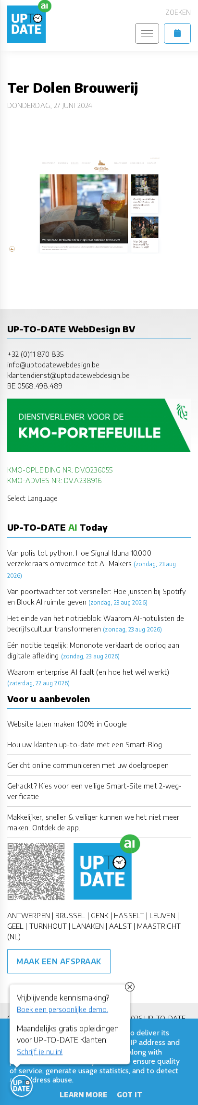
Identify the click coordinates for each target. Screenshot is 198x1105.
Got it (129, 1095)
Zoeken (178, 12)
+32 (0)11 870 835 (35, 354)
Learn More (83, 1095)
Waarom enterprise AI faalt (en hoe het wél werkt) (88, 672)
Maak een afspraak (58, 961)
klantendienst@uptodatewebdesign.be (68, 375)
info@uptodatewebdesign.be (53, 364)
